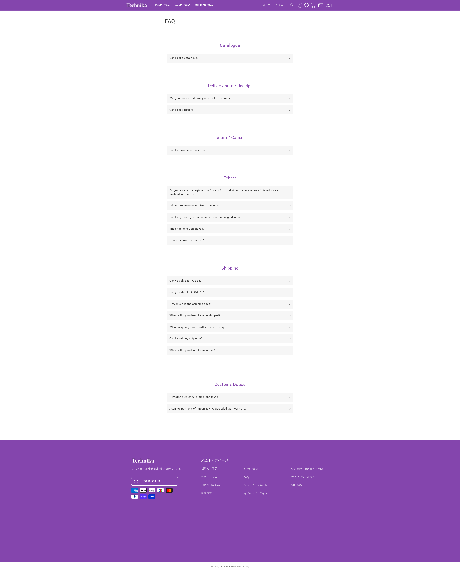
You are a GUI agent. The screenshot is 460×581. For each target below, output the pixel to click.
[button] (230, 58)
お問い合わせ (151, 481)
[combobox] (278, 5)
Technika (224, 566)
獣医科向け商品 (210, 484)
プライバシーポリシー (304, 477)
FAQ (246, 477)
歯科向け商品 (209, 468)
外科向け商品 (209, 476)
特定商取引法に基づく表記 (307, 469)
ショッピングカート (255, 485)
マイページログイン (255, 493)
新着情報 (206, 493)
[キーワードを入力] (292, 5)
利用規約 (296, 485)
